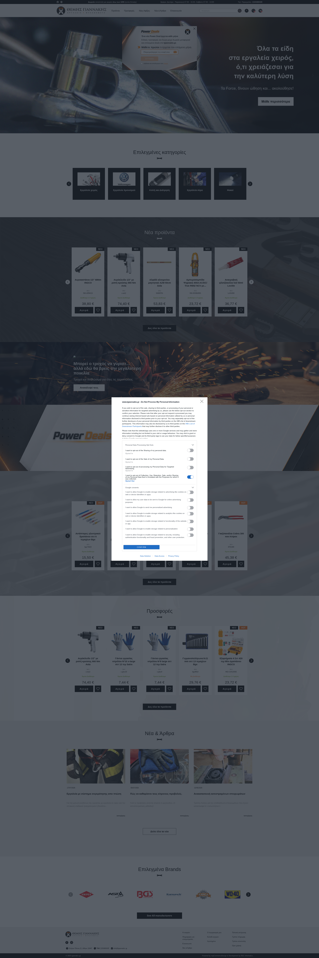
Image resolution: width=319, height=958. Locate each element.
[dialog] (159, 479)
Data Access (159, 556)
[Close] (202, 402)
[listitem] (159, 445)
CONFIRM (141, 547)
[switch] (190, 450)
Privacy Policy (173, 556)
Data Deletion (145, 556)
